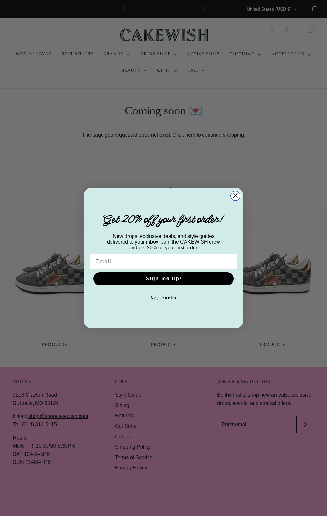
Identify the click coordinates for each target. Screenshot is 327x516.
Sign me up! (164, 278)
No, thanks (164, 298)
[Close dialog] (235, 196)
